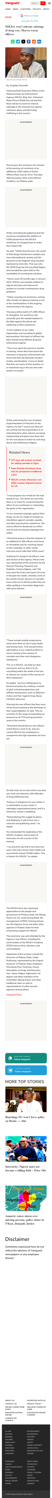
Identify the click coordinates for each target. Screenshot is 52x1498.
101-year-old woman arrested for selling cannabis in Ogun (26, 462)
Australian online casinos (36, 1414)
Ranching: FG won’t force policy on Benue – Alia (25, 1118)
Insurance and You (35, 1451)
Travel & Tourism (34, 1472)
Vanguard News (12, 3)
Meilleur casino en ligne (36, 1408)
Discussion (9, 1448)
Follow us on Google (31, 16)
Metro (46, 9)
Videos (29, 1475)
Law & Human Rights (13, 1467)
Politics (37, 9)
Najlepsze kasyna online (13, 1414)
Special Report (11, 1481)
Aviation (8, 1434)
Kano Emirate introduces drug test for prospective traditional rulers (26, 471)
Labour (8, 1464)
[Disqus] (26, 1298)
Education (9, 1451)
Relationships (11, 1478)
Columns (9, 1440)
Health (30, 1442)
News (15, 9)
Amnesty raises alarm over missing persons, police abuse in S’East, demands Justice (24, 1219)
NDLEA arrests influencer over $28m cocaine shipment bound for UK (26, 483)
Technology (32, 1464)
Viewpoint (31, 1478)
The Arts (30, 1467)
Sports (8, 1484)
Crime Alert (10, 1442)
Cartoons (31, 1470)
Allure (8, 1431)
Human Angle (32, 1448)
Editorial (9, 1445)
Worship (30, 1484)
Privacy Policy (34, 1404)
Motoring (9, 1472)
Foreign (30, 1440)
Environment (32, 1434)
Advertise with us (36, 1400)
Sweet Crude (32, 1461)
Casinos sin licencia (11, 1419)
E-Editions (25, 9)
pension (30, 1454)
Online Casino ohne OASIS (14, 1408)
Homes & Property (34, 1445)
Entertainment (33, 1431)
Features (31, 1437)
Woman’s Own (33, 1481)
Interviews (9, 1461)
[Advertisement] (26, 139)
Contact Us (11, 1404)
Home (7, 9)
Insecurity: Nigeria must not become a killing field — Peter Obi (25, 1168)
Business (8, 1437)
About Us (9, 1400)
